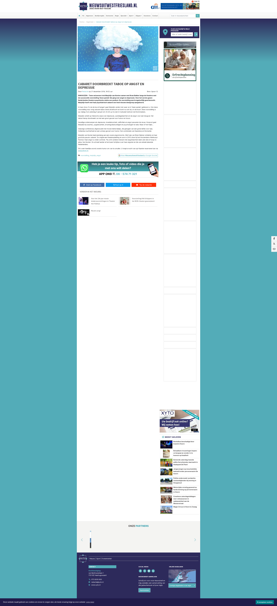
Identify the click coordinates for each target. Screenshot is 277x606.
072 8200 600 (96, 553)
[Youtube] (149, 545)
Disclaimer (180, 577)
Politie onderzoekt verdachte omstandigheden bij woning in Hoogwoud (184, 454)
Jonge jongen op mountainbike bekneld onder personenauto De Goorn (185, 445)
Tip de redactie (145, 185)
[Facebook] (140, 545)
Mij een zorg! (96, 211)
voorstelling (85, 155)
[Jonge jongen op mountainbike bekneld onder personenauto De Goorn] (166, 446)
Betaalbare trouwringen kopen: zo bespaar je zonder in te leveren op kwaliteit (185, 427)
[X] (145, 545)
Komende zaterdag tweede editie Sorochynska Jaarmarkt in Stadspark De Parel (185, 436)
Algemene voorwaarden (167, 577)
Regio (117, 16)
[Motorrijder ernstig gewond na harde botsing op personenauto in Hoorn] (166, 464)
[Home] (79, 15)
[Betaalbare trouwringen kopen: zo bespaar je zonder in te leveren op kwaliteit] (166, 428)
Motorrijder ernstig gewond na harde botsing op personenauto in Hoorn (185, 463)
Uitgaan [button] (138, 16)
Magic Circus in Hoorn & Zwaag (185, 481)
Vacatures (147, 16)
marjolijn (93, 155)
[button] (79, 514)
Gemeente (109, 16)
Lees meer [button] (90, 602)
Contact (155, 16)
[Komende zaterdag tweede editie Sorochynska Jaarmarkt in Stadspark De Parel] (166, 437)
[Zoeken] (198, 15)
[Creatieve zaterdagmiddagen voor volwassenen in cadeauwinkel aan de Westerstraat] (166, 473)
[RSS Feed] (153, 545)
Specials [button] (123, 16)
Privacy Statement (191, 577)
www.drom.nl (83, 151)
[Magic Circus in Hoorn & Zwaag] (166, 484)
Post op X (119, 185)
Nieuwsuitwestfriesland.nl (113, 5)
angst (99, 155)
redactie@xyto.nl (97, 556)
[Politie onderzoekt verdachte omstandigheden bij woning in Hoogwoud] (166, 455)
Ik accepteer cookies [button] (264, 602)
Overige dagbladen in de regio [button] (180, 559)
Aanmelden (144, 564)
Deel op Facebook (93, 185)
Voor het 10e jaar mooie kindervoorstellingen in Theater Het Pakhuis (103, 201)
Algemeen (89, 16)
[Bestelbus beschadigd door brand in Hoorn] (166, 418)
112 (83, 16)
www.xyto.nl (95, 559)
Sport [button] (131, 16)
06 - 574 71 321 (126, 174)
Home (81, 22)
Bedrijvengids (99, 16)
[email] (274, 249)
